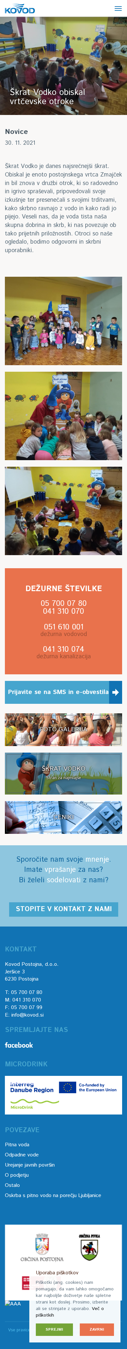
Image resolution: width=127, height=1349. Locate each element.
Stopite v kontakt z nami (64, 909)
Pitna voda (17, 1145)
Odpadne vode (22, 1155)
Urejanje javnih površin (30, 1165)
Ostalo (12, 1185)
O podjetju (17, 1175)
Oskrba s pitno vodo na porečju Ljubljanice (53, 1195)
